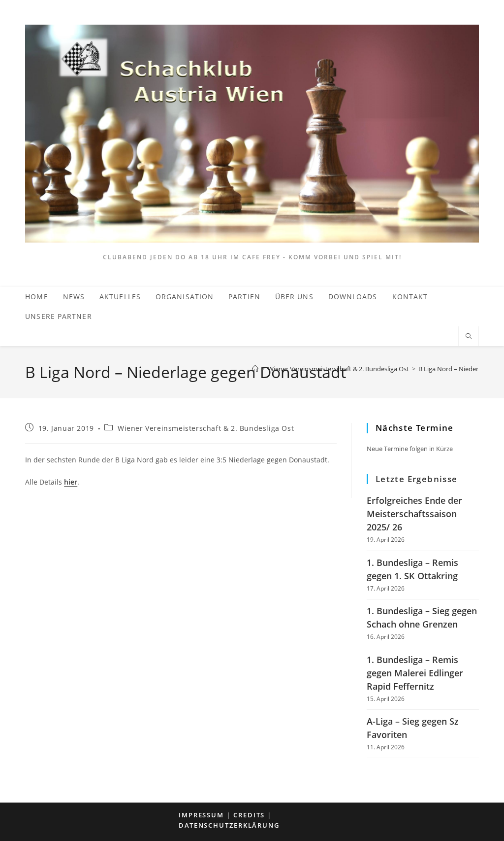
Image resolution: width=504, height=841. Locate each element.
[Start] (255, 368)
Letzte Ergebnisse (417, 479)
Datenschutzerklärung (229, 825)
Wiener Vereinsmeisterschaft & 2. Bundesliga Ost (206, 428)
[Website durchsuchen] (468, 336)
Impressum (201, 814)
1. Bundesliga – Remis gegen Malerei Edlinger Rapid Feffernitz (415, 673)
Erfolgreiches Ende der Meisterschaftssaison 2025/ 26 (414, 513)
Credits (249, 814)
